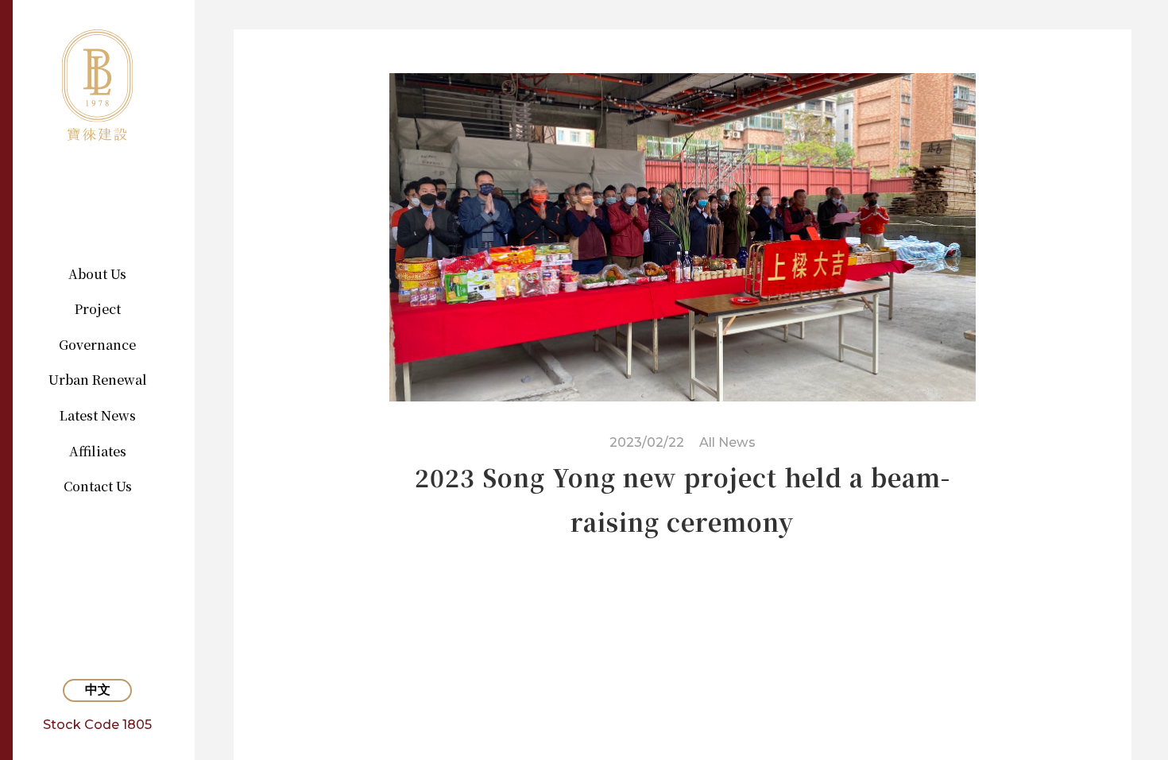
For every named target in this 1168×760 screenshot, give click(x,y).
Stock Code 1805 (97, 724)
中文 (97, 689)
